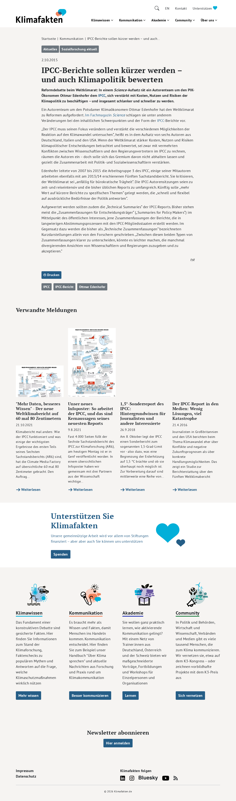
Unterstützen (203, 8)
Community (183, 20)
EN (167, 8)
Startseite (48, 39)
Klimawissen (100, 20)
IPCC (102, 95)
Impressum (25, 770)
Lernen (130, 695)
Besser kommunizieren (90, 695)
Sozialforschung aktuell (79, 49)
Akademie (158, 20)
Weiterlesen (30, 489)
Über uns (207, 20)
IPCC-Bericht (64, 287)
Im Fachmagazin (105, 115)
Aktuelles (50, 49)
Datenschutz (26, 776)
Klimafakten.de (123, 791)
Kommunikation (131, 20)
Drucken (53, 275)
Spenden (60, 554)
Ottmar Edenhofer (92, 287)
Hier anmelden (118, 743)
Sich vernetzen (190, 695)
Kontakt (181, 8)
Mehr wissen (28, 695)
